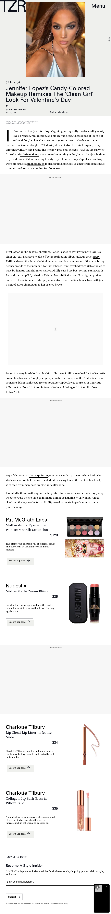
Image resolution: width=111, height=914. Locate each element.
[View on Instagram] (55, 329)
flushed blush (36, 164)
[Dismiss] (106, 886)
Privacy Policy (63, 903)
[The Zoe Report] (13, 6)
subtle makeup (29, 154)
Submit (12, 896)
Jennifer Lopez (42, 131)
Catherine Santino (17, 109)
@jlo (109, 40)
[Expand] (97, 886)
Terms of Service (49, 903)
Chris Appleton (38, 475)
